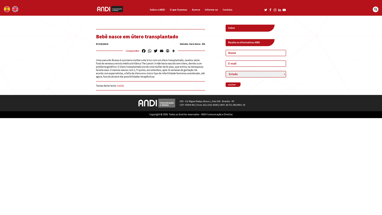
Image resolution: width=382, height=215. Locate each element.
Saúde (120, 86)
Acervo (196, 10)
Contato (227, 10)
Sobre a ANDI (157, 10)
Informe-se (211, 10)
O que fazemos (178, 10)
